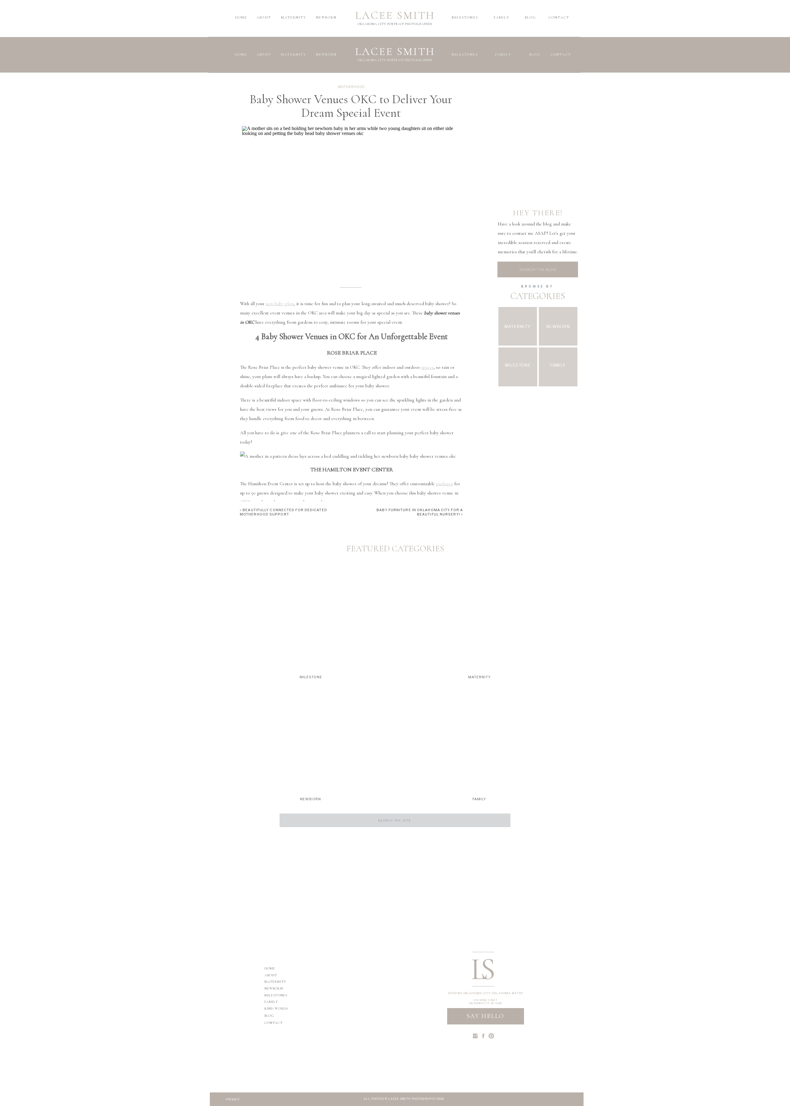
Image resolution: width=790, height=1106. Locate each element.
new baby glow (280, 303)
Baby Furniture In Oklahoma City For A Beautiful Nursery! (419, 512)
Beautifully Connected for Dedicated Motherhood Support (302, 794)
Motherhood (351, 87)
